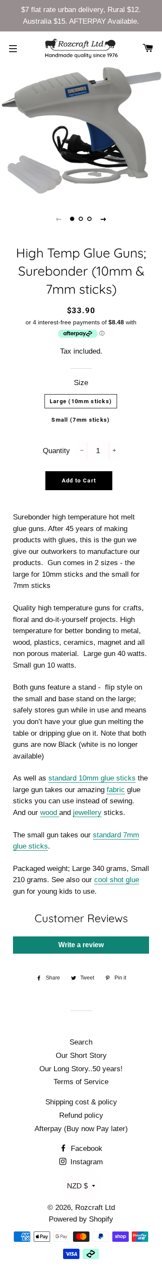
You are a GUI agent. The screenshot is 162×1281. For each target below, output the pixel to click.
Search (81, 1042)
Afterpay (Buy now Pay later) (81, 1129)
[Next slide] (103, 218)
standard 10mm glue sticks (92, 778)
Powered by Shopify (81, 1219)
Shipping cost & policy (81, 1102)
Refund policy (81, 1115)
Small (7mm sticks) (80, 420)
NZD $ (77, 1186)
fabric (116, 790)
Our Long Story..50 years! (81, 1069)
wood (48, 812)
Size (81, 383)
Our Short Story (81, 1055)
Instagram (85, 1162)
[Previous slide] (58, 218)
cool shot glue (116, 880)
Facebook (85, 1148)
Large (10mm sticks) (81, 401)
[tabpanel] (81, 131)
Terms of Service (81, 1082)
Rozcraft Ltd (95, 1207)
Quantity (56, 451)
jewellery (87, 812)
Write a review (81, 944)
